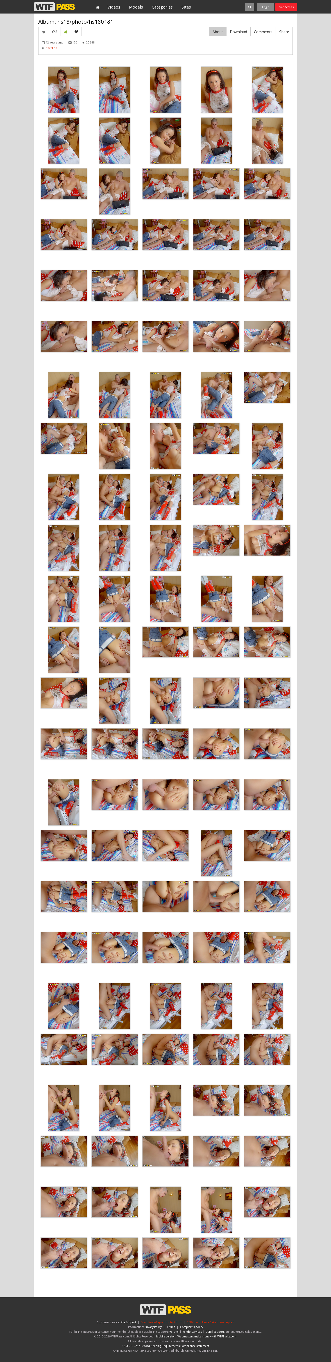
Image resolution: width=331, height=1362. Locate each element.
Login (265, 7)
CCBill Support (215, 1332)
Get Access (286, 7)
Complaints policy (191, 1327)
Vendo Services (192, 1332)
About (218, 31)
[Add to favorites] (76, 31)
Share (284, 31)
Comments (263, 31)
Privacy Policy (153, 1327)
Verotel (174, 1332)
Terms (171, 1327)
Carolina (51, 48)
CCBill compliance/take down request (210, 1322)
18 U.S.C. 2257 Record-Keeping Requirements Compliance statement (165, 1346)
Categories (162, 7)
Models (136, 7)
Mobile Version (165, 1336)
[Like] (66, 31)
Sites (186, 7)
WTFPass (54, 6)
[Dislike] (43, 31)
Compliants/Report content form (161, 1322)
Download (238, 31)
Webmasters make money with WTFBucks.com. (207, 1336)
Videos (113, 7)
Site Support (128, 1322)
